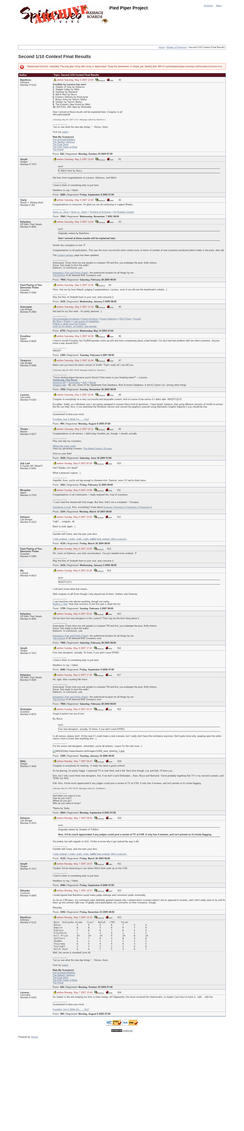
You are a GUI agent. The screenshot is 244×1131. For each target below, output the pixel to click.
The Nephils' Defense (64, 142)
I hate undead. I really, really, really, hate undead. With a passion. (90, 539)
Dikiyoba (25, 890)
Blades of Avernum (176, 47)
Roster (92, 382)
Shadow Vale (59, 385)
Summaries (74, 382)
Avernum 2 (120, 507)
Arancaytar (26, 307)
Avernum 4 (146, 507)
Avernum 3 (133, 507)
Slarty (23, 200)
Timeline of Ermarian (100, 212)
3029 (62, 458)
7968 (62, 280)
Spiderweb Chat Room (65, 380)
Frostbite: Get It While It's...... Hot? (71, 419)
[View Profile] (100, 79)
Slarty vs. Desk (61, 212)
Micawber (25, 490)
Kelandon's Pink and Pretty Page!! (70, 273)
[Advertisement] (83, 33)
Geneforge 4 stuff (62, 507)
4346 (62, 912)
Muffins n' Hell (60, 604)
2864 (62, 813)
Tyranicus (25, 360)
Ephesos (25, 517)
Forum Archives (89, 319)
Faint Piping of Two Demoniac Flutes (31, 286)
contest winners (65, 255)
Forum (136, 319)
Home (162, 47)
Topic (128, 319)
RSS (121, 319)
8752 (62, 331)
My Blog (57, 321)
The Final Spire (60, 144)
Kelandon (25, 222)
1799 (62, 608)
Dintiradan (26, 709)
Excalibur (25, 336)
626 (62, 154)
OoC (84, 382)
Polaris (67, 321)
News (219, 5)
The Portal (58, 149)
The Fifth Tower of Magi (65, 147)
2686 (62, 195)
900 (62, 424)
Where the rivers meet (64, 446)
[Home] (64, 14)
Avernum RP (59, 382)
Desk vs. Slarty (79, 212)
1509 (62, 756)
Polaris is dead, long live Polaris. (70, 324)
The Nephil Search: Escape (97, 448)
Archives (208, 5)
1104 (62, 511)
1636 (62, 301)
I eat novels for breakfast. (86, 321)
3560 (62, 216)
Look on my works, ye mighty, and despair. (75, 326)
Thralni (24, 429)
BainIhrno (25, 80)
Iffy (22, 570)
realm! (65, 132)
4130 (62, 543)
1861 (62, 485)
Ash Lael (25, 463)
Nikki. (23, 761)
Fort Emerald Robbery (64, 139)
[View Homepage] (110, 79)
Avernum (108, 507)
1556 (62, 389)
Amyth (23, 159)
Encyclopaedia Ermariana (66, 319)
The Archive (59, 275)
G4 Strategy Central (123, 212)
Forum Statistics (108, 319)
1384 (62, 355)
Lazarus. (25, 395)
